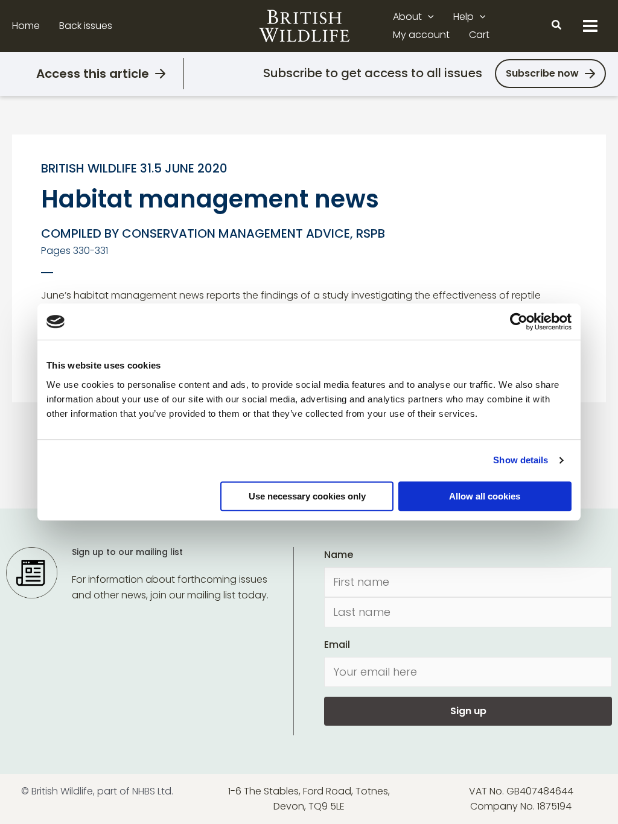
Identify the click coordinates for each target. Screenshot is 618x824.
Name (338, 555)
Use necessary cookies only (307, 496)
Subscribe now (542, 73)
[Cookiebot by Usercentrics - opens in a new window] (519, 321)
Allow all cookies (484, 496)
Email (337, 644)
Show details (520, 460)
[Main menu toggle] (590, 26)
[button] (428, 17)
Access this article (92, 73)
